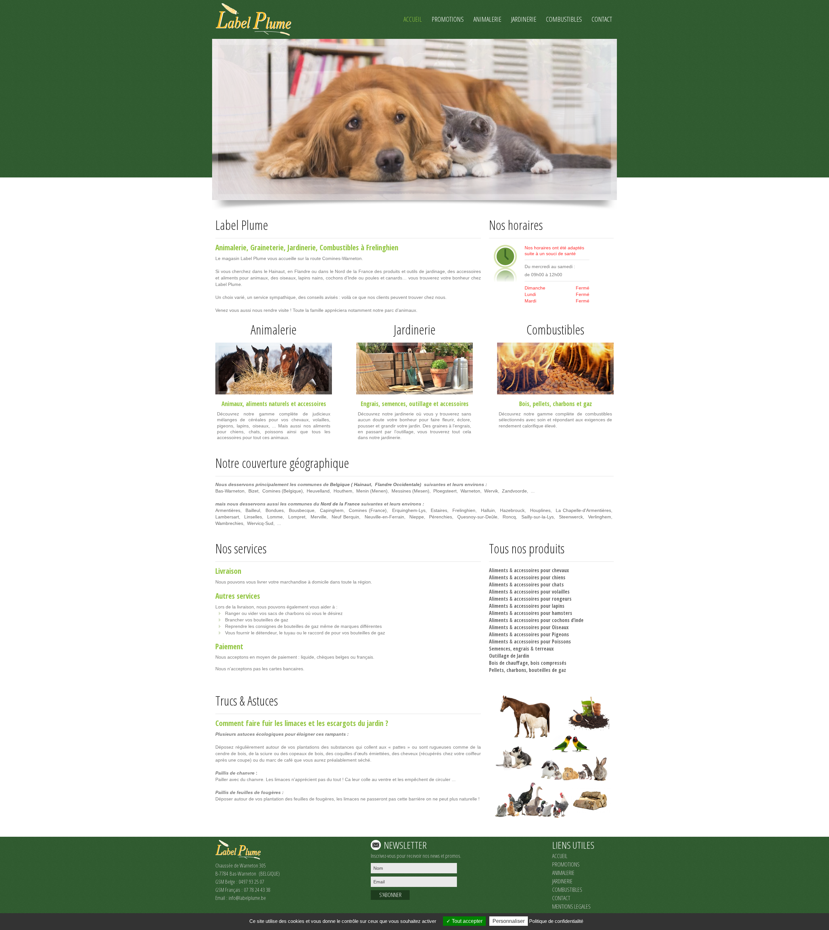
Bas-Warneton (229, 490)
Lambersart (227, 516)
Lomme (275, 516)
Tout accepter (466, 921)
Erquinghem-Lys (409, 510)
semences (394, 404)
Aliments (498, 570)
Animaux (232, 404)
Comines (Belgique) (282, 490)
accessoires (312, 404)
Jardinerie (302, 247)
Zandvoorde (514, 490)
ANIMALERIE (563, 873)
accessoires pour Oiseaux (541, 627)
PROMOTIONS (566, 864)
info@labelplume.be (247, 898)
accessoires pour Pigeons (541, 634)
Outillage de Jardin (509, 655)
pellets (541, 404)
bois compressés (548, 662)
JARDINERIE (562, 881)
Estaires (439, 510)
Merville (318, 516)
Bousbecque (301, 510)
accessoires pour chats (539, 584)
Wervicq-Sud (260, 523)
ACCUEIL (559, 856)
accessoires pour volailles (542, 591)
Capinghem (332, 510)
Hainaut (362, 484)
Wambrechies (229, 523)
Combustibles (339, 247)
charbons (564, 404)
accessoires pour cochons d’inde (549, 620)
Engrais (370, 404)
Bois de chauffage (508, 662)
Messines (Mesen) (410, 490)
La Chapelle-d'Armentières (583, 510)
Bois (524, 404)
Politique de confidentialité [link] (556, 921)
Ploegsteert (445, 490)
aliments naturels (267, 404)
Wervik (491, 490)
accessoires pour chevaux (541, 570)
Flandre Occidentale (397, 484)
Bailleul (252, 510)
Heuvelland (318, 490)
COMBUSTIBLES (567, 889)
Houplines (540, 510)
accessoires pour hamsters (543, 613)
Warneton (470, 490)
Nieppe (416, 516)
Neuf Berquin (345, 516)
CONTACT (561, 898)
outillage (420, 404)
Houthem (343, 490)
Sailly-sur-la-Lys (537, 516)
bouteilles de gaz (547, 670)
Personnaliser (509, 921)
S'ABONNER (390, 895)
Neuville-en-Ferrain (384, 516)
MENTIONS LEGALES (571, 906)
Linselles (253, 516)
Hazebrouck (512, 510)
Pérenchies (440, 516)
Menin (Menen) (372, 490)
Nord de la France (340, 503)
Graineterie (267, 247)
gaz (587, 404)
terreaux (544, 648)
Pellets (496, 670)
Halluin (488, 510)
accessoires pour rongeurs (543, 598)
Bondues (275, 510)
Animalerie (230, 247)
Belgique (340, 484)
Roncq (509, 516)
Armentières (227, 510)
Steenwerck (571, 516)
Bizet (253, 490)
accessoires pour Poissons (542, 641)
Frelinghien (463, 510)
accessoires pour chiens (539, 577)
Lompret (296, 516)
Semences (499, 648)
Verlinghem (599, 516)
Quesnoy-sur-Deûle (477, 516)
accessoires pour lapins (539, 605)
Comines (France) (368, 510)
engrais (521, 648)
